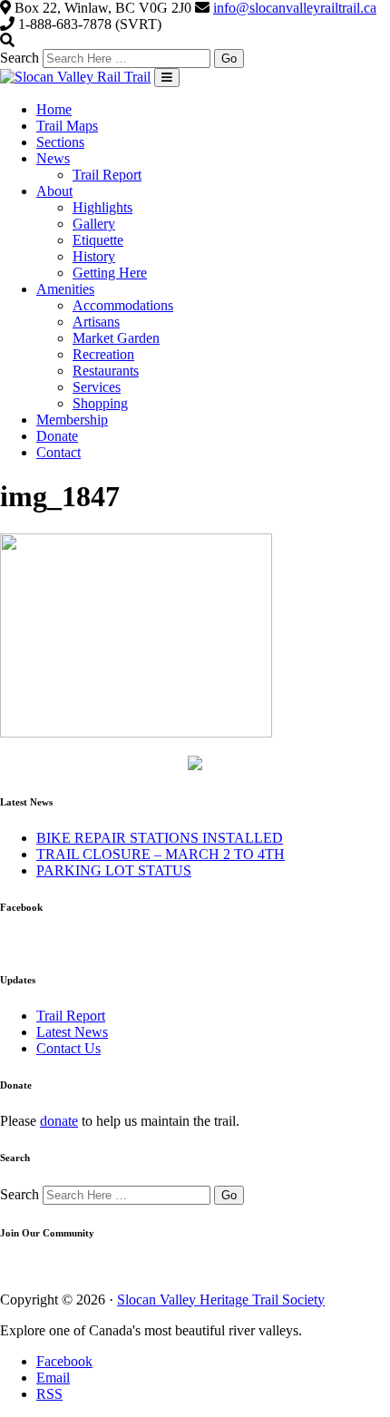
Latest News (72, 1032)
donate (59, 1121)
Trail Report (107, 174)
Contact (58, 452)
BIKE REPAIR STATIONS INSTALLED (159, 837)
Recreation (103, 354)
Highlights (102, 207)
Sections (60, 142)
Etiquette (98, 240)
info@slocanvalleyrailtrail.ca (294, 7)
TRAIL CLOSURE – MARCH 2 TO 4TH (160, 854)
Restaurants (106, 370)
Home (54, 109)
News (53, 158)
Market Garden (116, 338)
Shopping (100, 403)
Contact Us (68, 1048)
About (54, 191)
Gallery (94, 223)
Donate (57, 436)
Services (97, 387)
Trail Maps (67, 125)
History (94, 256)
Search (19, 57)
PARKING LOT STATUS (113, 870)
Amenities (65, 289)
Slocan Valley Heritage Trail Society (221, 1299)
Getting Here (110, 272)
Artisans (96, 321)
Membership (72, 419)
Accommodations (123, 305)
